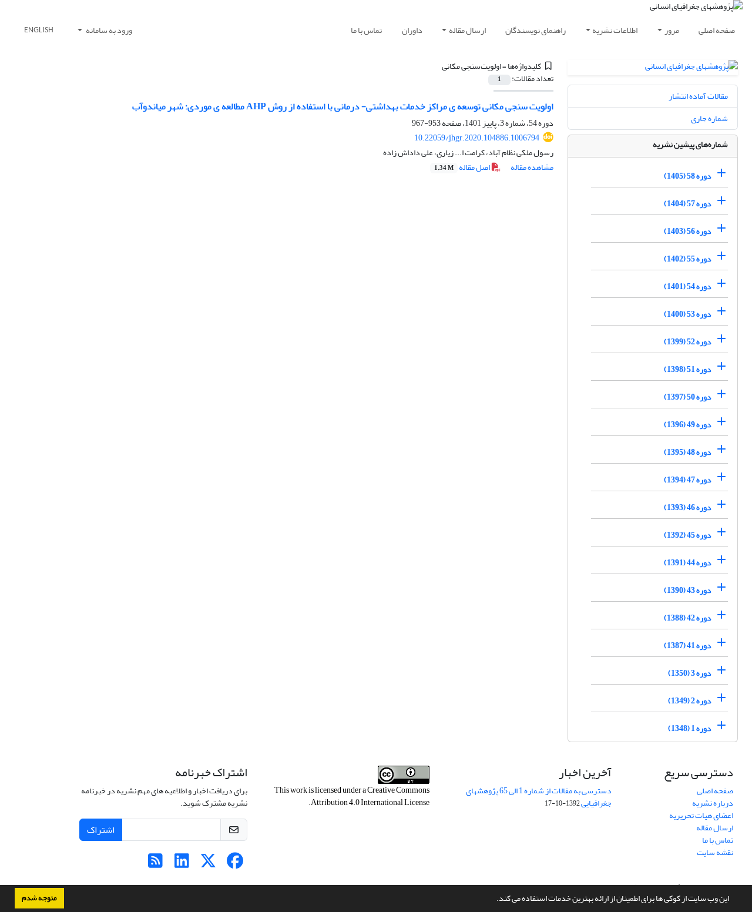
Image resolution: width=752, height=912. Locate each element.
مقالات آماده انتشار (698, 96)
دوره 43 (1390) (687, 590)
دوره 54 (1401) (687, 286)
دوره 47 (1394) (687, 480)
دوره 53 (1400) (687, 314)
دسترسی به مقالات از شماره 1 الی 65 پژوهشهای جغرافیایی (539, 797)
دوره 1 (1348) (689, 728)
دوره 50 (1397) (687, 397)
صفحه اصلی (717, 30)
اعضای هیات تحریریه (701, 815)
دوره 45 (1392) (687, 535)
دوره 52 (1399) (687, 342)
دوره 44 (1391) (687, 563)
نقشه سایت (715, 852)
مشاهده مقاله (532, 167)
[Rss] (155, 864)
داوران (412, 30)
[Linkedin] (181, 864)
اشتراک (101, 830)
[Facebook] (234, 864)
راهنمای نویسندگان (535, 30)
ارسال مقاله (467, 30)
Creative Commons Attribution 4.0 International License (370, 796)
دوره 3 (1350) (689, 673)
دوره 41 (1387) (687, 645)
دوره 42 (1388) (687, 618)
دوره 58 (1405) (687, 176)
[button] (493, 899)
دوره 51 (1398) (687, 369)
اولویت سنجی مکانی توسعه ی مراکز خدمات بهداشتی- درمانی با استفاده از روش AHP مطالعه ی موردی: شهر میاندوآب (342, 106)
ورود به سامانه (108, 30)
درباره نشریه (712, 803)
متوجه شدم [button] (39, 898)
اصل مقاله (462, 167)
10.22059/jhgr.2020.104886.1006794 (476, 138)
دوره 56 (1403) (687, 231)
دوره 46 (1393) (687, 507)
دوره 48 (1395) (687, 452)
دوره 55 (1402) (687, 259)
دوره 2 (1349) (689, 701)
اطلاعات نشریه (614, 30)
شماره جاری (709, 118)
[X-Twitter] (208, 864)
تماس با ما (366, 30)
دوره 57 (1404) (687, 204)
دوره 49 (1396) (687, 424)
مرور (671, 30)
